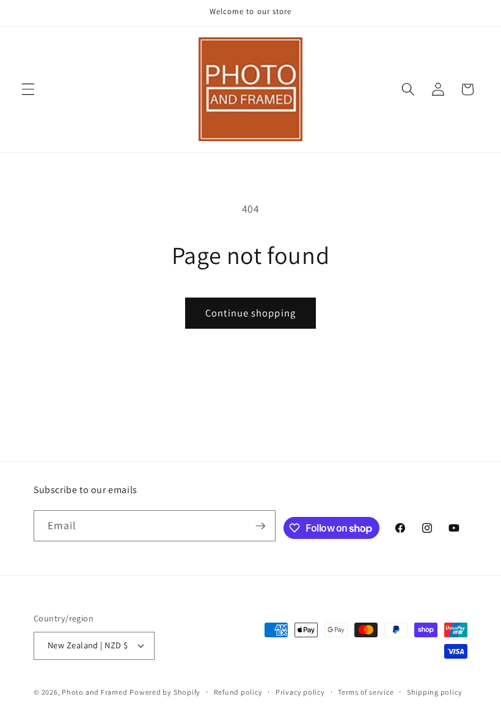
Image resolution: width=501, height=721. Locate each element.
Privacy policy (300, 692)
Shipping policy (435, 692)
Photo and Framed (94, 692)
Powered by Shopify (165, 692)
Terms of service (365, 692)
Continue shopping (250, 313)
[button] (28, 89)
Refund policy (238, 692)
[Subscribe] (260, 526)
